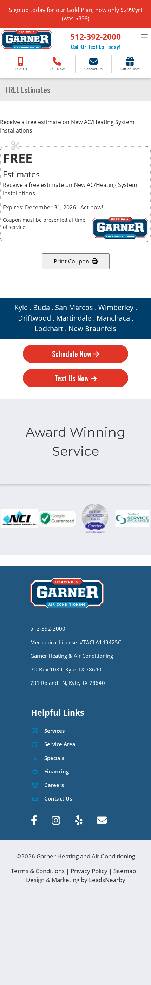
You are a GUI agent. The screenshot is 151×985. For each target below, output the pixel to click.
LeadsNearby (107, 880)
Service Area (60, 744)
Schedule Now (72, 353)
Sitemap (124, 871)
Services (54, 731)
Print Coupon (71, 261)
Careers (54, 785)
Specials (54, 758)
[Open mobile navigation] (144, 35)
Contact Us (58, 798)
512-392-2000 (95, 36)
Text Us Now (72, 378)
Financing (56, 771)
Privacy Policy (89, 871)
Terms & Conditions (38, 871)
